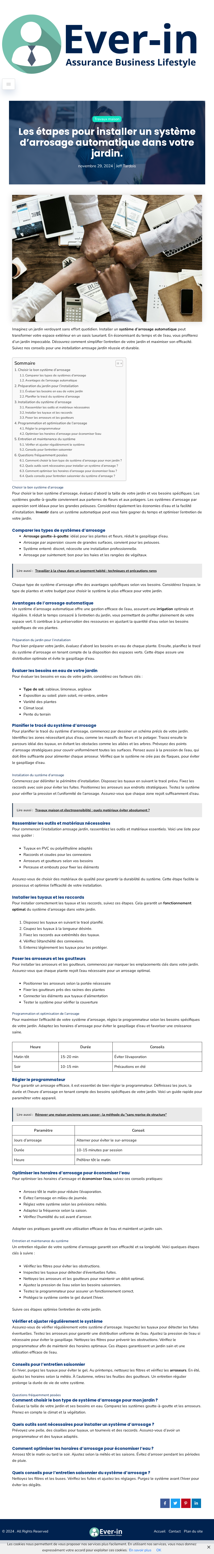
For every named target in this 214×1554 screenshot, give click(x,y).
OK (158, 1550)
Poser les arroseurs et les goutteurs (49, 417)
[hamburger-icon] (8, 84)
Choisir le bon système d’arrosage (44, 370)
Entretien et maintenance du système (46, 439)
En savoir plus (140, 1550)
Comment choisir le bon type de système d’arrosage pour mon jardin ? (73, 460)
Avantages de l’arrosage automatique (51, 380)
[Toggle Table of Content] (117, 363)
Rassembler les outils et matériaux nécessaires (57, 407)
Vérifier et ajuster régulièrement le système (55, 444)
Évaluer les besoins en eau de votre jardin (54, 391)
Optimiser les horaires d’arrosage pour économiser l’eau (63, 434)
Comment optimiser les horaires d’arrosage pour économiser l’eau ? (71, 471)
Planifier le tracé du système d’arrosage (52, 396)
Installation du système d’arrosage (44, 402)
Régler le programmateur (42, 428)
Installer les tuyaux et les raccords (48, 412)
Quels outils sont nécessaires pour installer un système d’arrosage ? (71, 466)
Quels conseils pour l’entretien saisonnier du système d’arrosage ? (70, 476)
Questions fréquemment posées (43, 455)
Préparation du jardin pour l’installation (48, 386)
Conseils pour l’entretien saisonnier (48, 449)
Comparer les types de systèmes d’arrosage (55, 375)
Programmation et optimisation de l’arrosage (52, 423)
